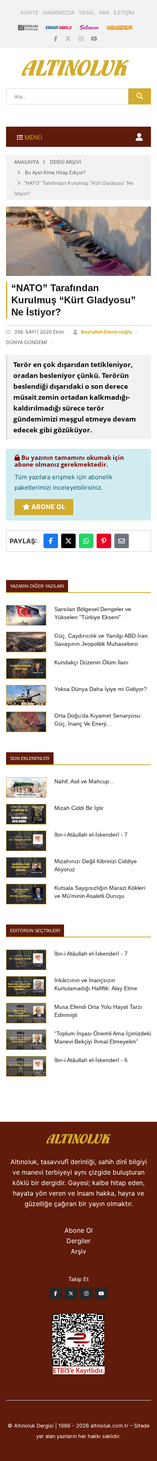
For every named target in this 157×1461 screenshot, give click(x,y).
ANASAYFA (26, 162)
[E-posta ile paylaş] (121, 541)
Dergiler (78, 1241)
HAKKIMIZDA (58, 12)
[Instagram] (81, 38)
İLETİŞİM (124, 12)
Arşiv (78, 1251)
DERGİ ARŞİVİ (65, 162)
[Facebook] (56, 38)
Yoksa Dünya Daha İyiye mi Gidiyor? (100, 689)
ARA (104, 12)
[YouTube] (94, 38)
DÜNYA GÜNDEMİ (26, 342)
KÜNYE (30, 12)
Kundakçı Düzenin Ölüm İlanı (91, 662)
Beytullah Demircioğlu (106, 332)
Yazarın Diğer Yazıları (37, 586)
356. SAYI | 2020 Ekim (39, 332)
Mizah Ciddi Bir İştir (78, 808)
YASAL (86, 12)
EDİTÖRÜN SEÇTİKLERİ (35, 930)
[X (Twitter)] (68, 38)
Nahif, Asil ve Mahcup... (84, 781)
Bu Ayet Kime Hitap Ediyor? (55, 172)
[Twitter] (70, 1295)
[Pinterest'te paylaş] (104, 541)
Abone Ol (47, 507)
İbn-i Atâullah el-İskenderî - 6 (91, 1060)
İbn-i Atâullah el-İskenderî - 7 (91, 834)
